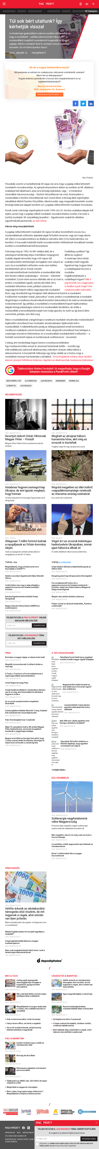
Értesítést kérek (89, 1139)
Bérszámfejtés (13, 381)
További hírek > (59, 770)
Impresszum (10, 1133)
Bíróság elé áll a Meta (25, 1055)
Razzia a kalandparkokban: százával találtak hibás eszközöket (78, 1008)
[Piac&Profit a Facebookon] (23, 1127)
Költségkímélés (60, 778)
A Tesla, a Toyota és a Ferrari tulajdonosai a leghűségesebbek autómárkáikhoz (24, 675)
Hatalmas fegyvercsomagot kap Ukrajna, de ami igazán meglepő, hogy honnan (25, 490)
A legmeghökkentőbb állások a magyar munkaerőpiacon (21, 942)
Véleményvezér (13, 394)
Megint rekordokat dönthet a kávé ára (68, 597)
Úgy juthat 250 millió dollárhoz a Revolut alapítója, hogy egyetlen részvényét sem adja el (74, 743)
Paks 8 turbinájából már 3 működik (20, 720)
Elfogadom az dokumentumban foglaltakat (66, 1145)
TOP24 (11, 562)
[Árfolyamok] (87, 4)
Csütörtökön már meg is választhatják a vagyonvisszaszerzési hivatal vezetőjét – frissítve (22, 587)
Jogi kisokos (46, 381)
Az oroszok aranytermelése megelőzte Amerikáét (22, 702)
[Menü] (4, 4)
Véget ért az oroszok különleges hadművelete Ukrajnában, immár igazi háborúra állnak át (72, 544)
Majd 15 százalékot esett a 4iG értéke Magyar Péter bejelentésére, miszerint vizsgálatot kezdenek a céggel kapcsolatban (24, 729)
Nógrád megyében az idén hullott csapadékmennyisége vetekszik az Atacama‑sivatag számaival (72, 490)
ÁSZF (19, 1133)
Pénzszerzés (12, 868)
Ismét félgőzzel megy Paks (17, 683)
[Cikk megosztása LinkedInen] (91, 103)
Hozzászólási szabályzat (15, 1136)
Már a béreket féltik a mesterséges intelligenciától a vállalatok (31, 995)
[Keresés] (93, 4)
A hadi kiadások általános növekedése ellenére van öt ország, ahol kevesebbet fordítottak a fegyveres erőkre (25, 692)
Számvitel (11, 386)
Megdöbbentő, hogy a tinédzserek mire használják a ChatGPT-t (22, 568)
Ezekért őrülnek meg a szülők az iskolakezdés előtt (30, 1044)
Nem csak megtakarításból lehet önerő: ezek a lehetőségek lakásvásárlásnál (25, 951)
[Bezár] (96, 1123)
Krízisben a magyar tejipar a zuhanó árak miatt (25, 657)
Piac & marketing (14, 1038)
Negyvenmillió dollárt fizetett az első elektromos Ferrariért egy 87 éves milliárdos (77, 687)
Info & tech (11, 976)
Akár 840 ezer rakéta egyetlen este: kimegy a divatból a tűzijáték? (75, 722)
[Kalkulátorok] (81, 4)
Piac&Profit (39, 53)
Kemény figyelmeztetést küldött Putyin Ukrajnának (21, 598)
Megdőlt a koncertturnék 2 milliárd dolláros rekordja (24, 665)
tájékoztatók (22, 1139)
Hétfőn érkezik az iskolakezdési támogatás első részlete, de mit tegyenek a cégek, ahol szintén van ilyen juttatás (25, 913)
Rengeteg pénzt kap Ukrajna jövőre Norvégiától (72, 576)
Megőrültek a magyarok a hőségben (22, 1087)
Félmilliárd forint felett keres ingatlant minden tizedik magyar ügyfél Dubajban (77, 658)
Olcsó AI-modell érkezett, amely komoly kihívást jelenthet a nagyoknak (24, 1029)
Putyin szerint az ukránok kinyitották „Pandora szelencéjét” (72, 605)
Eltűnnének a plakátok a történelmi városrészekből (31, 1069)
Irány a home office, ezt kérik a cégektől (24, 1023)
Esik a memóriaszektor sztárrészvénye (23, 1019)
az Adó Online (40, 220)
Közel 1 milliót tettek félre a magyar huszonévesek (67, 854)
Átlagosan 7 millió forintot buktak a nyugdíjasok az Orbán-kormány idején (25, 544)
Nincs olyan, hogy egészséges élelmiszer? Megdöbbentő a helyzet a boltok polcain (25, 1092)
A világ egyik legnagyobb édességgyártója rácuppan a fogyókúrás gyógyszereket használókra (28, 983)
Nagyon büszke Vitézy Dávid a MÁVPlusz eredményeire (22, 607)
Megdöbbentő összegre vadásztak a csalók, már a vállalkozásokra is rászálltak (31, 1009)
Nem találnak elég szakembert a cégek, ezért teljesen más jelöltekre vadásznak (72, 1031)
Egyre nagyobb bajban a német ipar (78, 994)
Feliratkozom (39, 625)
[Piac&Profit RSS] (28, 1127)
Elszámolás (31, 381)
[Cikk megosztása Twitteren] (83, 103)
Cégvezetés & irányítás (64, 976)
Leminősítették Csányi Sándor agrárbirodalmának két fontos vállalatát (77, 707)
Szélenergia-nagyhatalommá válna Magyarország (69, 820)
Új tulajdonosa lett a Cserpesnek (67, 1019)
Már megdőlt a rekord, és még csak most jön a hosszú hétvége (72, 836)
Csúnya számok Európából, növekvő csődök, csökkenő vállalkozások (72, 1024)
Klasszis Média (11, 1142)
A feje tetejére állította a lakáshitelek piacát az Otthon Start (71, 568)
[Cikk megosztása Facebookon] (75, 103)
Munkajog (74, 381)
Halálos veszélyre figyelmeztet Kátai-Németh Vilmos (24, 577)
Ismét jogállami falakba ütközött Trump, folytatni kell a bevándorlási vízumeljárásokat (26, 712)
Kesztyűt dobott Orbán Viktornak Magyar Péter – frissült (25, 437)
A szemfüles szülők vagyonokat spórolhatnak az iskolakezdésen (72, 845)
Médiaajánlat (28, 1133)
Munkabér (60, 381)
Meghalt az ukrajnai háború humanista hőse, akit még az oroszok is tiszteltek (69, 439)
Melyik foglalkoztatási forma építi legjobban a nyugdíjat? (24, 933)
